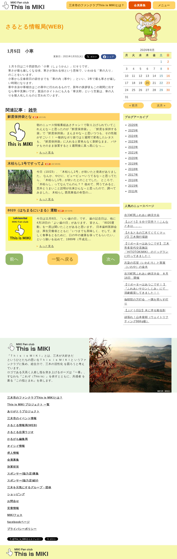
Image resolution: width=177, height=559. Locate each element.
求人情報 (13, 452)
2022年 (133, 147)
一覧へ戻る (63, 259)
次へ (110, 259)
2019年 (133, 163)
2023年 (133, 141)
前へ (14, 259)
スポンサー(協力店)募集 (23, 473)
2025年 (133, 130)
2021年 (133, 152)
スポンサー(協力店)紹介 (23, 480)
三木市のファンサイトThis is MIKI (27, 552)
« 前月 (133, 105)
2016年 (133, 180)
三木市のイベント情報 (22, 418)
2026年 (133, 124)
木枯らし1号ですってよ (34, 163)
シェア (110, 56)
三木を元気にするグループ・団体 (29, 487)
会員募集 (140, 5)
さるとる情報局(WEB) (35, 26)
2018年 (133, 169)
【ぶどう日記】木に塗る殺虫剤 (144, 310)
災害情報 (13, 508)
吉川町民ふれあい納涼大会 (142, 215)
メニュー (164, 5)
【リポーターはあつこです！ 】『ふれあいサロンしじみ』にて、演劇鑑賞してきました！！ (146, 288)
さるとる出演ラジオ (20, 432)
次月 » (161, 105)
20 (147, 83)
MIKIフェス (14, 515)
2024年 (133, 136)
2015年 (133, 185)
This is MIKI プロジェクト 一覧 (28, 404)
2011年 (133, 191)
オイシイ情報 (16, 446)
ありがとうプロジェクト (23, 411)
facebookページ (18, 521)
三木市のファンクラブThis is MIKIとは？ (96, 5)
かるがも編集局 (17, 439)
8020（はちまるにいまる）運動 (40, 210)
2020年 (133, 158)
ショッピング (16, 494)
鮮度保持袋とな (27, 116)
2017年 (133, 174)
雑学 (33, 110)
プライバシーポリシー (22, 528)
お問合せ (13, 501)
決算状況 (13, 466)
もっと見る (46, 152)
